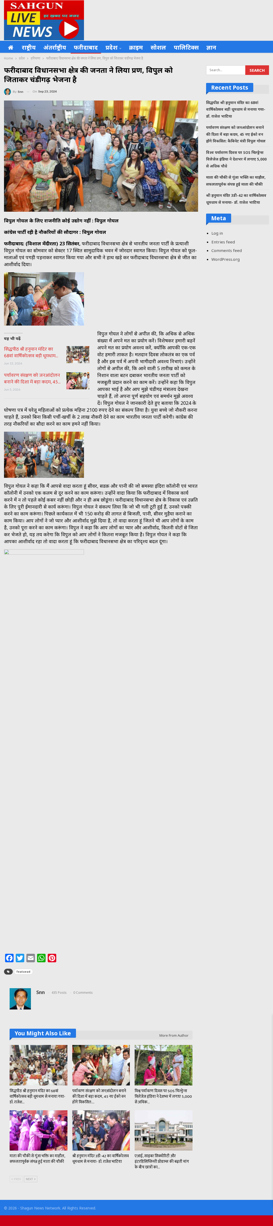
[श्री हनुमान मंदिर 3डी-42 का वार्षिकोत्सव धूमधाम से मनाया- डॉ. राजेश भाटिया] (101, 1130)
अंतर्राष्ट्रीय (54, 47)
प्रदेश (112, 47)
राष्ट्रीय (29, 47)
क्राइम (136, 47)
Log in (217, 233)
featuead (23, 971)
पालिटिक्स (186, 47)
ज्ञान (211, 47)
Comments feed (226, 250)
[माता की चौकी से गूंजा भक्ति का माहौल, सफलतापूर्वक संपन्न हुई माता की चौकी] (38, 1130)
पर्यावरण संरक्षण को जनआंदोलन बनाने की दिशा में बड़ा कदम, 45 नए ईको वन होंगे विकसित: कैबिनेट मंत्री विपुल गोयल (236, 134)
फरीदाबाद (86, 47)
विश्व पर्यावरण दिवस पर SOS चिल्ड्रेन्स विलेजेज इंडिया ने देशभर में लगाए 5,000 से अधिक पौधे (236, 159)
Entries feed (223, 242)
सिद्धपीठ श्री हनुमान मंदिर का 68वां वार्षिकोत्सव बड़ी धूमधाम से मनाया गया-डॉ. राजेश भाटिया (235, 109)
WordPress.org (225, 259)
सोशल (158, 47)
